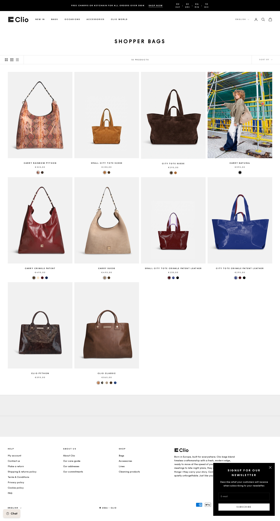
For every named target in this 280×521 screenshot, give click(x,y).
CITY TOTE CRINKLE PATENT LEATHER (240, 268)
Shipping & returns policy (22, 471)
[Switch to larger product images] (6, 59)
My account (14, 455)
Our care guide (71, 461)
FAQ (10, 493)
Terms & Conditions (18, 477)
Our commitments (73, 471)
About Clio (69, 455)
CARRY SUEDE (106, 268)
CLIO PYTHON (40, 373)
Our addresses (71, 466)
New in (40, 19)
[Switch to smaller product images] (11, 59)
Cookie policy (16, 487)
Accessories (95, 19)
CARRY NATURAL (239, 163)
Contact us (14, 461)
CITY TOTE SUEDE (173, 163)
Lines (122, 466)
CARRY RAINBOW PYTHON (40, 163)
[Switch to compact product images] (17, 59)
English (240, 19)
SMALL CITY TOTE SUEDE (106, 163)
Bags (54, 19)
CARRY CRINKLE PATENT (40, 268)
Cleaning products (129, 471)
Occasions (72, 19)
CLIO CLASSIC (107, 373)
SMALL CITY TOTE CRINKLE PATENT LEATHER (173, 268)
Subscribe (244, 507)
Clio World (119, 19)
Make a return (16, 466)
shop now (156, 5)
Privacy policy (16, 482)
